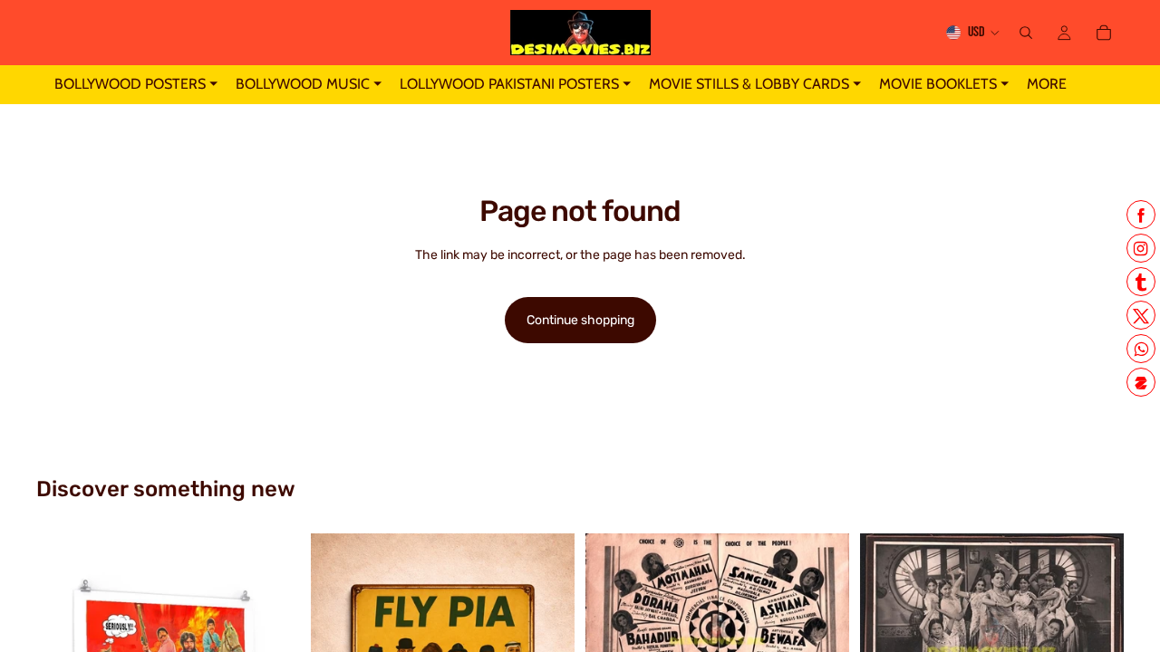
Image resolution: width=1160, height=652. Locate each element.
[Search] (1026, 33)
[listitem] (1047, 84)
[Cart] (1104, 33)
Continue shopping (580, 320)
